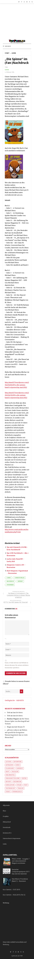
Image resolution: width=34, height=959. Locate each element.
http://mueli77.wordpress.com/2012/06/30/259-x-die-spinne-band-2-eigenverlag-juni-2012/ (17, 395)
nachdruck (10, 581)
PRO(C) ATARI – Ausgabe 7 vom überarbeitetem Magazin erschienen (20, 861)
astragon (9, 765)
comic (9, 577)
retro (24, 778)
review (8, 781)
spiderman (10, 584)
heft (7, 771)
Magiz (9, 727)
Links (5, 844)
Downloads (6, 827)
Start (7, 53)
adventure (17, 761)
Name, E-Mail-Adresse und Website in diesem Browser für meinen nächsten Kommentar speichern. (16, 665)
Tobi (8, 712)
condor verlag (19, 577)
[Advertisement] (17, 22)
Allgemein (6, 805)
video (8, 791)
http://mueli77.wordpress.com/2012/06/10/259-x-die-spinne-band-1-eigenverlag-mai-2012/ (17, 384)
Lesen (14, 53)
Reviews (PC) (7, 833)
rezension (17, 781)
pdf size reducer (13, 730)
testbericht (10, 788)
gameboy (19, 768)
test (25, 785)
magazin (15, 771)
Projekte (5, 816)
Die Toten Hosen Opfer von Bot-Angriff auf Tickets (17, 721)
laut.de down (18, 712)
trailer (21, 788)
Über (4, 811)
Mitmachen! (7, 822)
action (8, 761)
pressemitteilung (13, 778)
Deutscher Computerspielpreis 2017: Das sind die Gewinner (21, 872)
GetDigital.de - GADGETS (14, 700)
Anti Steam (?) (19, 727)
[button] (8, 46)
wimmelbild (17, 791)
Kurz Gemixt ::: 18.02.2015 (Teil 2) (14, 895)
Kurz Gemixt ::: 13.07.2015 (11, 889)
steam (19, 785)
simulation (10, 785)
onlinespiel (10, 775)
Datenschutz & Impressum (11, 838)
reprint (20, 581)
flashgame (10, 768)
